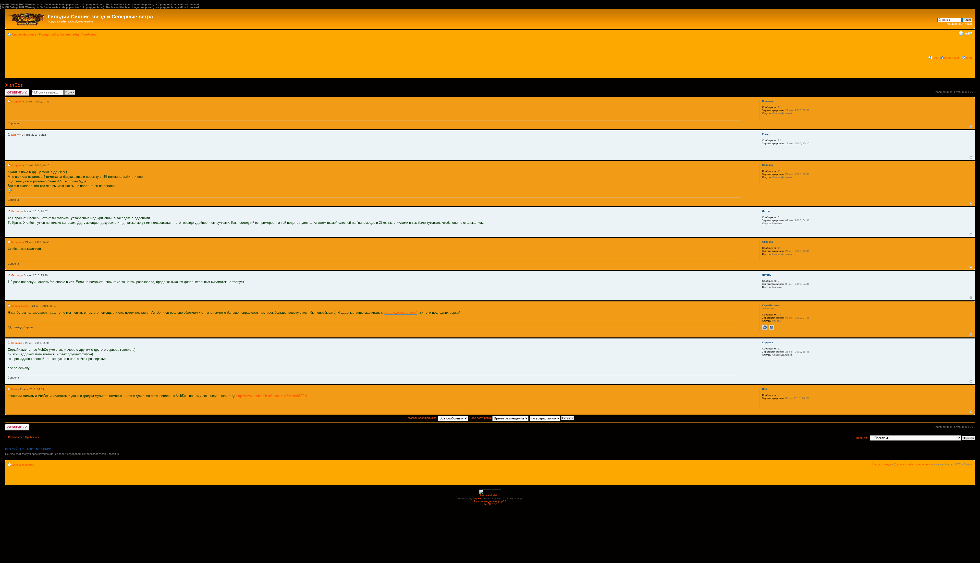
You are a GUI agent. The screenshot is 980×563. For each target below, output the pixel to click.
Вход (969, 57)
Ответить (11, 90)
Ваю (14, 389)
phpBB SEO (490, 504)
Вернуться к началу (971, 126)
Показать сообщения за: (422, 417)
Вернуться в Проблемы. (24, 437)
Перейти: (862, 437)
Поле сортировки (480, 417)
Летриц (15, 211)
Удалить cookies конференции (913, 464)
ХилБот (14, 85)
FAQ (935, 57)
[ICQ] (771, 327)
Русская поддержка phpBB (490, 501)
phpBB (477, 498)
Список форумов (24, 34)
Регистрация (952, 57)
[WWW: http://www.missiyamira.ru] (764, 327)
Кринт (15, 134)
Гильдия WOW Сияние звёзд (59, 34)
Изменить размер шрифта (968, 33)
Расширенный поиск (959, 23)
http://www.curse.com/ (400, 312)
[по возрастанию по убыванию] (552, 417)
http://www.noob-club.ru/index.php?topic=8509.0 (271, 396)
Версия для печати (961, 33)
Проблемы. (89, 34)
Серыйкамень (20, 305)
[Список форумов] (27, 18)
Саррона (16, 101)
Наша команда (881, 464)
